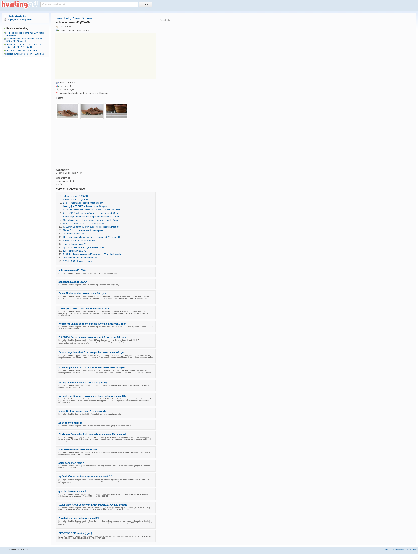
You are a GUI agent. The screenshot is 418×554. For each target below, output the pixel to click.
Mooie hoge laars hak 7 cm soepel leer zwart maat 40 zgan (91, 220)
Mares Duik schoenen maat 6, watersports (83, 230)
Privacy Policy (411, 549)
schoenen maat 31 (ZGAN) (75, 199)
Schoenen (87, 18)
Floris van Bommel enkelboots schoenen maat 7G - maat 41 (91, 237)
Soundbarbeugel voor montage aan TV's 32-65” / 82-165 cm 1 (25, 39)
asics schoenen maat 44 (74, 244)
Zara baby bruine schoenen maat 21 (80, 257)
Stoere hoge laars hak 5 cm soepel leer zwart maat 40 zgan (91, 216)
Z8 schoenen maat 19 (73, 233)
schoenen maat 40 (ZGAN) (75, 196)
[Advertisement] (105, 56)
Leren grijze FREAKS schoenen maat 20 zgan (85, 206)
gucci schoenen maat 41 (74, 251)
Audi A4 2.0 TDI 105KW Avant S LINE (24, 50)
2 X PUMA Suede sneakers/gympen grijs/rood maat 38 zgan (91, 213)
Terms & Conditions (397, 549)
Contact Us (384, 549)
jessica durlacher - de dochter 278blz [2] (25, 54)
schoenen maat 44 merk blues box (79, 240)
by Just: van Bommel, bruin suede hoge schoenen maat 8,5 (91, 227)
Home (59, 18)
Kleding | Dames (72, 18)
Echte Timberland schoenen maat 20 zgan (83, 203)
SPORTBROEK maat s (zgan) (77, 261)
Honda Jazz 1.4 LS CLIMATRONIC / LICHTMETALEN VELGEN (23, 45)
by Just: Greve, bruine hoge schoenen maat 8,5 (85, 247)
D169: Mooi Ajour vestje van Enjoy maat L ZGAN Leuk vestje (92, 254)
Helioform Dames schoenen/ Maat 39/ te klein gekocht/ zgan (91, 210)
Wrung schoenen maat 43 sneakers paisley (83, 223)
